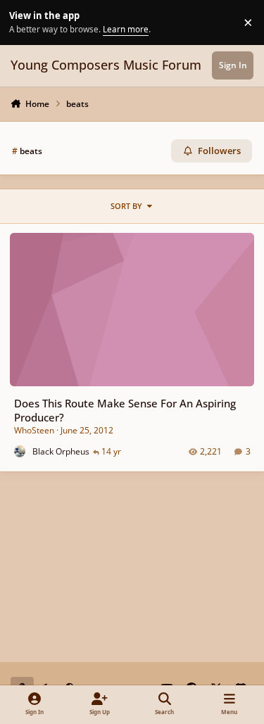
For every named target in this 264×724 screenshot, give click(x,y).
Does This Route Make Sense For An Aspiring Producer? (125, 410)
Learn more (24, 21)
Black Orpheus (60, 451)
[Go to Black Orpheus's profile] (20, 451)
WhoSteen (34, 430)
